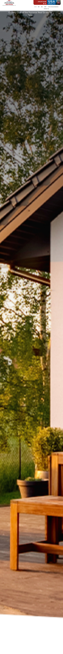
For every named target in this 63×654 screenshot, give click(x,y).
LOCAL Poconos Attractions (53, 6)
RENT (45, 6)
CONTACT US (46, 8)
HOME (35, 6)
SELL (42, 6)
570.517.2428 (42, 1)
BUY (39, 6)
